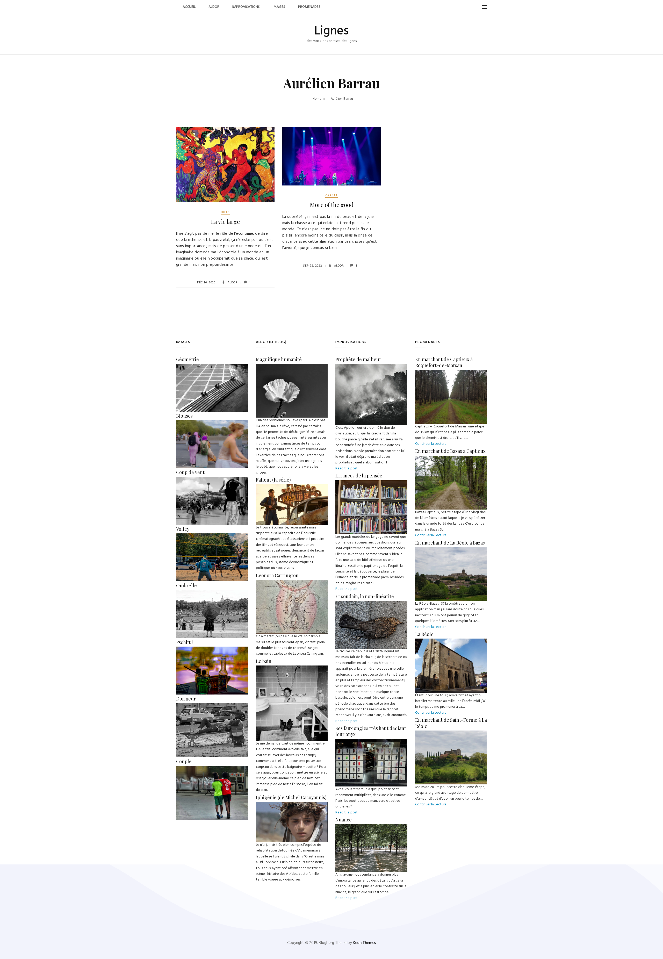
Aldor (213, 7)
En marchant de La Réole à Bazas (450, 543)
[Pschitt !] (212, 649)
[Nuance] (371, 827)
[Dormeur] (212, 706)
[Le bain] (292, 668)
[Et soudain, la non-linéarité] (371, 603)
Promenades (309, 7)
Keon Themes (364, 943)
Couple (184, 761)
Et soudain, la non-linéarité (364, 596)
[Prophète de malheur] (371, 366)
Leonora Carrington (277, 575)
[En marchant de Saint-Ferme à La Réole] (451, 733)
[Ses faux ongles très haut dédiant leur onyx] (371, 742)
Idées (225, 212)
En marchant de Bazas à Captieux (450, 451)
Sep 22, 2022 (312, 265)
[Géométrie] (212, 366)
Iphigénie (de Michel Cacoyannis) (291, 797)
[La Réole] (451, 641)
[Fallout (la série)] (292, 487)
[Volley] (212, 536)
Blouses (184, 416)
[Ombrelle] (212, 593)
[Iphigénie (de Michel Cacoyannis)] (292, 804)
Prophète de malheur (358, 359)
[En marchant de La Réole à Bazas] (451, 550)
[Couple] (212, 768)
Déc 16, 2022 (206, 282)
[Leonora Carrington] (292, 582)
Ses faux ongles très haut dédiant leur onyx (370, 731)
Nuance (343, 820)
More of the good (332, 205)
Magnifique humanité (279, 359)
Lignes (331, 31)
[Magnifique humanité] (292, 366)
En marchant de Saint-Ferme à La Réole (451, 723)
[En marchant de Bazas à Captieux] (451, 458)
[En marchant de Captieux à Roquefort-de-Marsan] (451, 372)
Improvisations (246, 7)
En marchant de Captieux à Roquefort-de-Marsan (444, 362)
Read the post (346, 468)
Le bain (263, 661)
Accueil (189, 7)
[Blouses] (212, 423)
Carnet (331, 195)
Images (279, 7)
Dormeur (186, 699)
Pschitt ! (184, 642)
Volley (182, 529)
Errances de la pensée (358, 476)
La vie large (225, 221)
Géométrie (187, 359)
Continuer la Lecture (430, 444)
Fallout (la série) (273, 480)
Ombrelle (186, 585)
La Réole (424, 634)
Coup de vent (190, 472)
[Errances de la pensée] (371, 483)
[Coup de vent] (212, 480)
